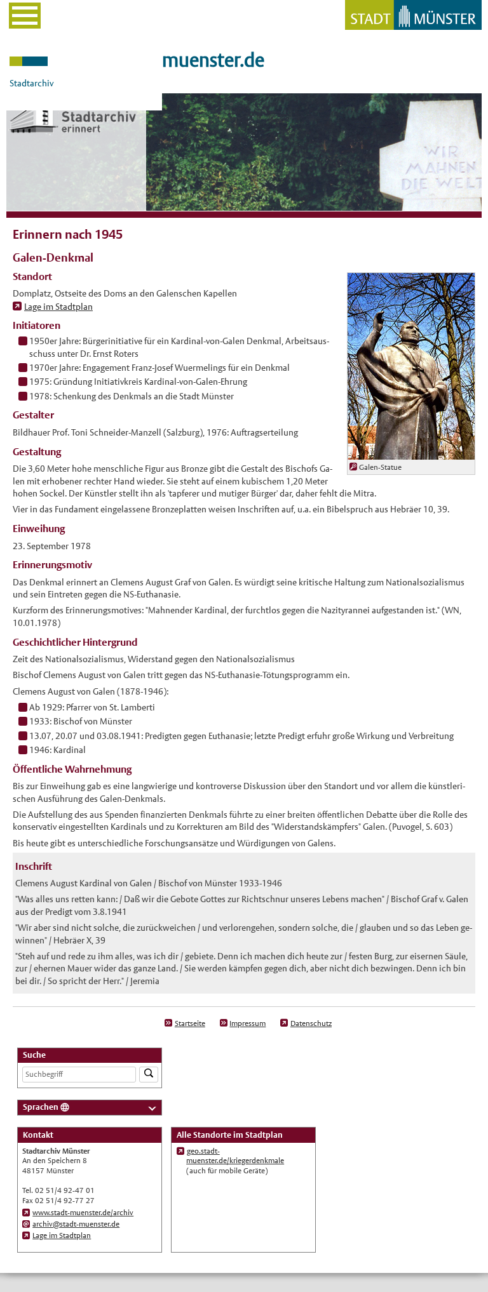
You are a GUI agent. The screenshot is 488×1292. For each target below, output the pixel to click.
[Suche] (148, 1074)
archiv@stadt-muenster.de (75, 1224)
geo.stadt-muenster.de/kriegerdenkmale (235, 1156)
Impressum (247, 1023)
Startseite (190, 1023)
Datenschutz (311, 1023)
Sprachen (40, 1107)
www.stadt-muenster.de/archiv (82, 1212)
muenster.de (213, 60)
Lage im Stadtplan (58, 307)
